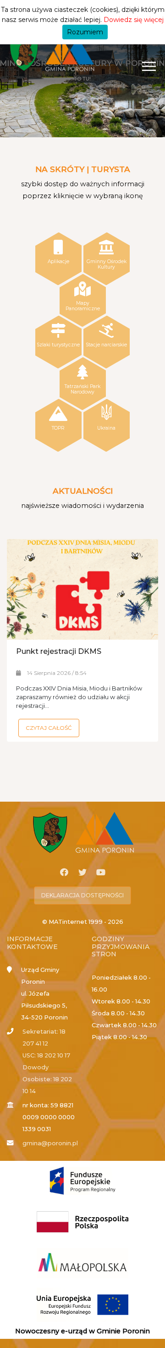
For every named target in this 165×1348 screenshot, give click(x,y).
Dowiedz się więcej (134, 20)
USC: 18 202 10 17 (46, 1055)
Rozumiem (85, 32)
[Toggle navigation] (149, 66)
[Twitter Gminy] (82, 872)
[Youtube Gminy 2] (101, 872)
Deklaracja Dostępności (82, 895)
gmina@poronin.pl (50, 1143)
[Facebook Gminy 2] (64, 872)
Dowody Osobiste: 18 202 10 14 (47, 1079)
